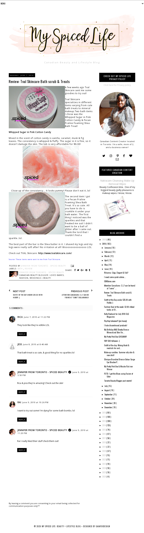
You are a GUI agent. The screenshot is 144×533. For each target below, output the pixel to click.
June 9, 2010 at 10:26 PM (35, 402)
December (108, 407)
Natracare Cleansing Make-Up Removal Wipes (117, 182)
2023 (104, 463)
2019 (104, 446)
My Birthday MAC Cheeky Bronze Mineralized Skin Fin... (116, 331)
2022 (104, 459)
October (107, 398)
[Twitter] (103, 156)
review (28, 268)
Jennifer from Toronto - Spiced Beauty (42, 372)
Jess (20, 344)
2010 (104, 243)
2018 (104, 442)
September (108, 394)
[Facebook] (124, 156)
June (106, 269)
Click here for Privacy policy (117, 85)
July (106, 386)
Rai (19, 402)
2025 (104, 472)
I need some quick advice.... (115, 277)
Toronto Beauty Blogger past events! (118, 380)
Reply (22, 334)
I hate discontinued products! (115, 325)
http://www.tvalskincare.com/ (55, 253)
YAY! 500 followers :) (112, 340)
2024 (104, 468)
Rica (20, 316)
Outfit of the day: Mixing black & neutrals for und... (116, 347)
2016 (104, 434)
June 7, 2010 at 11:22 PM (37, 317)
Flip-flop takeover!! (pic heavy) (115, 321)
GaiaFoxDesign (103, 526)
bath (20, 268)
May (106, 264)
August (107, 390)
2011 (104, 412)
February (108, 251)
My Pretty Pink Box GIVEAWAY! (115, 336)
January (107, 247)
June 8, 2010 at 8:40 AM (35, 344)
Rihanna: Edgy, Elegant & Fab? (116, 272)
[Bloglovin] (130, 156)
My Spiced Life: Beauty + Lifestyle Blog (61, 526)
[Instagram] (111, 156)
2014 (104, 425)
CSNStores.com (109, 281)
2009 (104, 239)
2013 (104, 421)
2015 (104, 429)
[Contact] (117, 159)
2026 (104, 476)
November (108, 403)
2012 (104, 416)
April (106, 260)
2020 (104, 451)
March (107, 256)
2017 (104, 438)
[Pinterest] (118, 156)
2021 (104, 455)
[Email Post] (72, 266)
